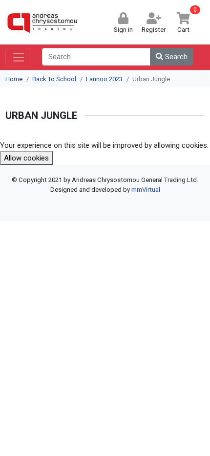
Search (175, 56)
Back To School (54, 79)
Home (13, 79)
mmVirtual (145, 189)
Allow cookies (26, 158)
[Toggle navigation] (18, 57)
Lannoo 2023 (104, 79)
